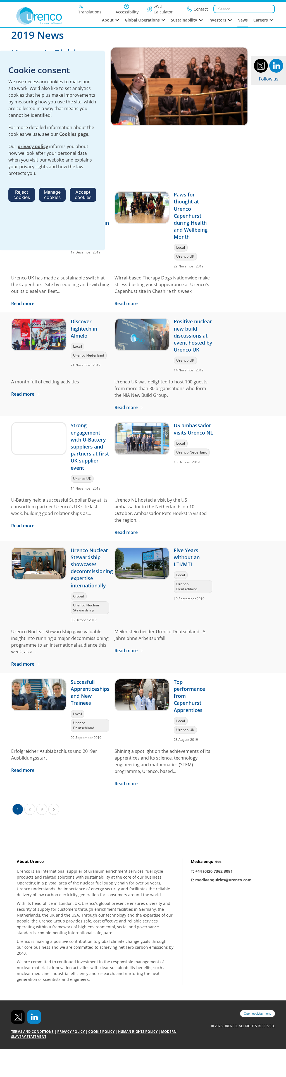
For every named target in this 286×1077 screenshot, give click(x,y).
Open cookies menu (257, 1013)
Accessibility (127, 12)
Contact (201, 9)
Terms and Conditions (32, 1031)
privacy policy (33, 146)
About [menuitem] (108, 20)
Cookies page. (74, 134)
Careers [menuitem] (260, 20)
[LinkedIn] (276, 65)
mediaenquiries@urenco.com (223, 880)
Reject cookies (21, 194)
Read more (23, 303)
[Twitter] (261, 65)
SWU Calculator (163, 9)
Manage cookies (52, 194)
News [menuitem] (242, 20)
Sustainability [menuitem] (184, 20)
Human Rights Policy (138, 1031)
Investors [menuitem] (217, 20)
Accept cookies (83, 194)
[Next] (53, 809)
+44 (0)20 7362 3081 (214, 871)
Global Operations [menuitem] (142, 20)
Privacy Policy (71, 1031)
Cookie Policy (101, 1031)
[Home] (42, 16)
